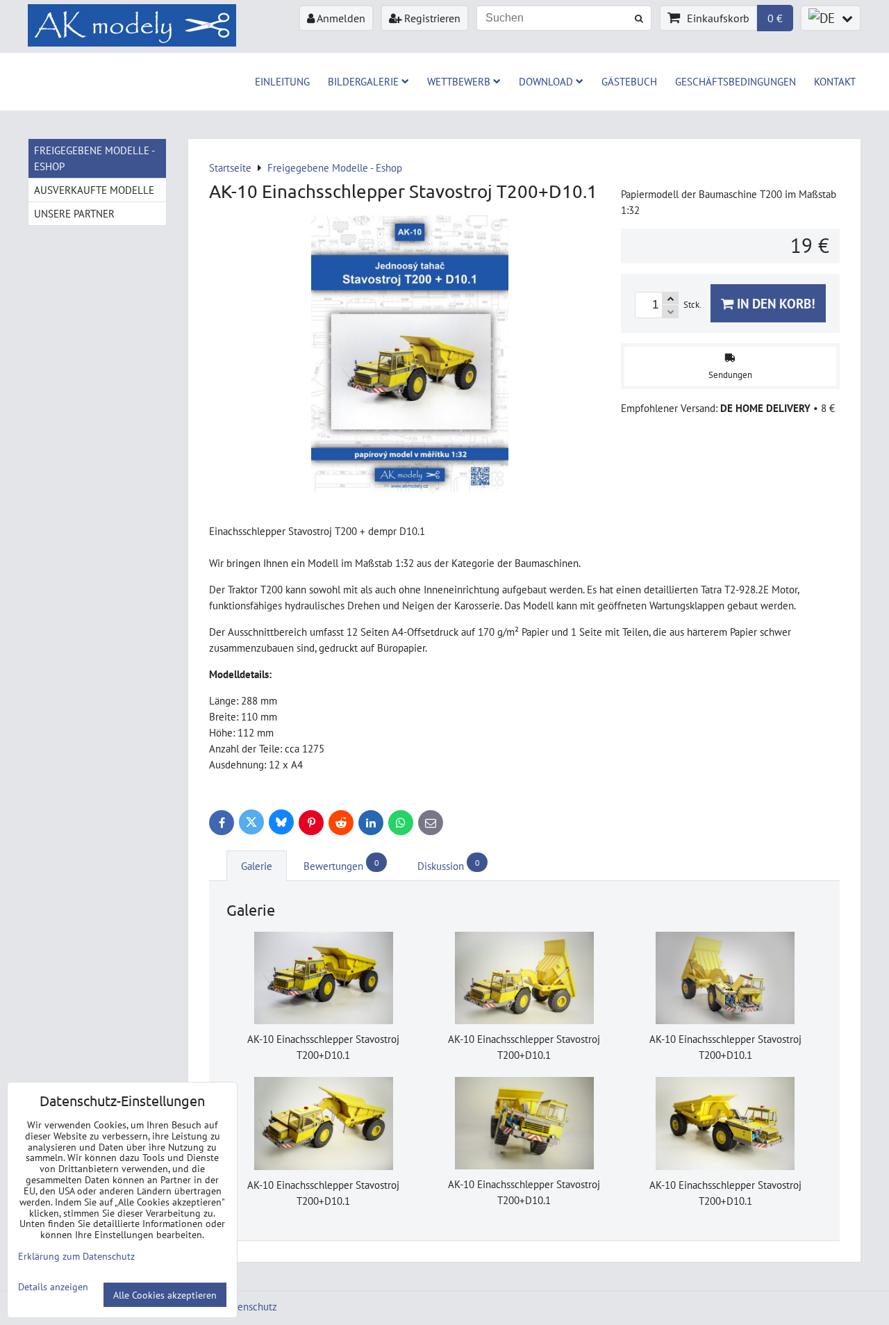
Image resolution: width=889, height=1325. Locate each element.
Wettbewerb (458, 81)
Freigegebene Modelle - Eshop (94, 158)
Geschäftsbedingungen (735, 81)
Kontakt (835, 81)
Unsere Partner (74, 213)
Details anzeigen (53, 1286)
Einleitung (282, 81)
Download (546, 81)
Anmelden (340, 18)
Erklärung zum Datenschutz (76, 1255)
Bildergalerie (363, 81)
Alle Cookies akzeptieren (165, 1294)
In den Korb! (774, 303)
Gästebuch (629, 81)
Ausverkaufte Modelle (94, 190)
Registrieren (430, 18)
